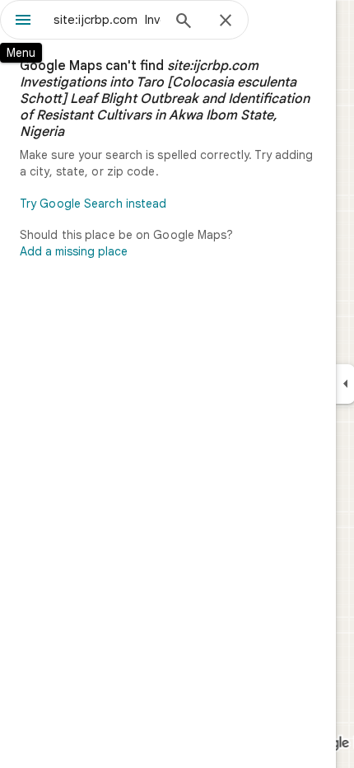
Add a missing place (74, 251)
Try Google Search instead (93, 203)
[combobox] (107, 20)
